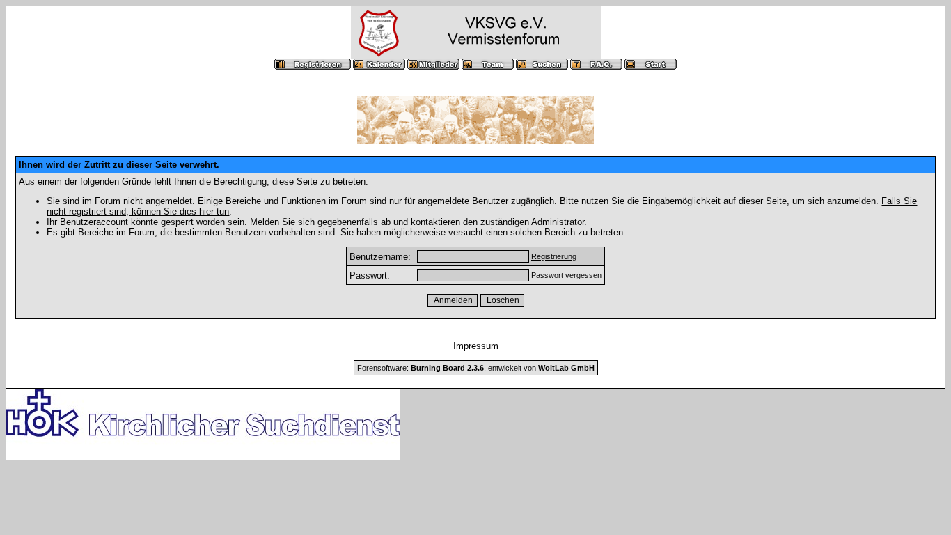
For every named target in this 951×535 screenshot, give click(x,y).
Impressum (475, 346)
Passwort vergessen (566, 275)
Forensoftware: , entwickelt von (476, 368)
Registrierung (553, 256)
